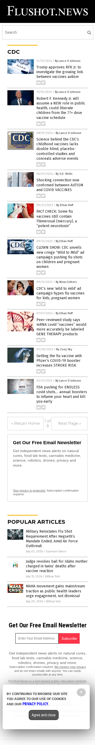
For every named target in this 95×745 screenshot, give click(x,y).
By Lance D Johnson (67, 61)
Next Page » (69, 423)
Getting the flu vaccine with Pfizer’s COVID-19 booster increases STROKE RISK (59, 361)
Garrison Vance (56, 551)
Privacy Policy (35, 704)
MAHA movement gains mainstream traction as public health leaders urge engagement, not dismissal (55, 591)
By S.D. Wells (64, 174)
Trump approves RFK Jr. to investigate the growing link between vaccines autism (59, 72)
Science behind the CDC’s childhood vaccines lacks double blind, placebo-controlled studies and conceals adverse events (57, 149)
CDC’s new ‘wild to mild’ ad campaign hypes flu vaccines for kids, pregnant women (60, 293)
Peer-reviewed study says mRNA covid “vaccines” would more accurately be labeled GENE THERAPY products (61, 327)
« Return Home (25, 423)
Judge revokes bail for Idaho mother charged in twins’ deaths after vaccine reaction (57, 566)
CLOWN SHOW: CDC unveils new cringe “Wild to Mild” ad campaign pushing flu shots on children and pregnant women (60, 257)
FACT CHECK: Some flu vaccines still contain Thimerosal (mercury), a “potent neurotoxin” (56, 218)
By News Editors (66, 282)
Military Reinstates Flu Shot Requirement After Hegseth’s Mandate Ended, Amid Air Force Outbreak (52, 538)
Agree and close (44, 715)
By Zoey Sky (64, 349)
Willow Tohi (52, 576)
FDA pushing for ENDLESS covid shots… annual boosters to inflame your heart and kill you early (61, 394)
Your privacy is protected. (29, 490)
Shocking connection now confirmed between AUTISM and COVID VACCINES (59, 185)
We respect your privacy (70, 666)
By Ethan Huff (64, 205)
